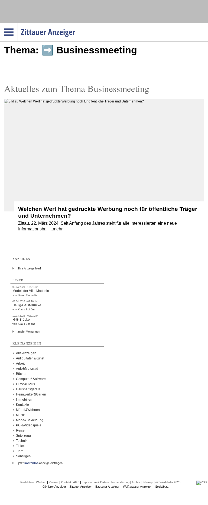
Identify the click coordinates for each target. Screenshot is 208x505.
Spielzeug (23, 435)
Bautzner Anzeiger (107, 486)
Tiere (20, 451)
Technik (21, 440)
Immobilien (24, 399)
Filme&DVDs (25, 384)
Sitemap (147, 482)
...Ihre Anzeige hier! (28, 268)
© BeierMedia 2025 (167, 482)
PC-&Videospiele (28, 425)
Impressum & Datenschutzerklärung (105, 482)
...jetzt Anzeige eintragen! (39, 463)
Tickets (21, 446)
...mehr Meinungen (28, 331)
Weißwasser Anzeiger (137, 486)
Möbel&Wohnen (28, 409)
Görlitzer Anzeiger (54, 486)
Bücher (21, 373)
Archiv (136, 482)
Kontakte (22, 404)
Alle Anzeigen (26, 353)
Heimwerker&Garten (31, 394)
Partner (53, 482)
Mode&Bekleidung (29, 420)
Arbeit (20, 363)
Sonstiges (23, 456)
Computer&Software (31, 379)
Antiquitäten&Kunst (30, 358)
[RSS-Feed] (201, 482)
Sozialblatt (161, 486)
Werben (41, 482)
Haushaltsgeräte (28, 389)
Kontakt (66, 482)
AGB (76, 482)
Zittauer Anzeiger (81, 486)
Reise (20, 430)
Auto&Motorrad (27, 368)
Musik (20, 415)
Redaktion (27, 482)
